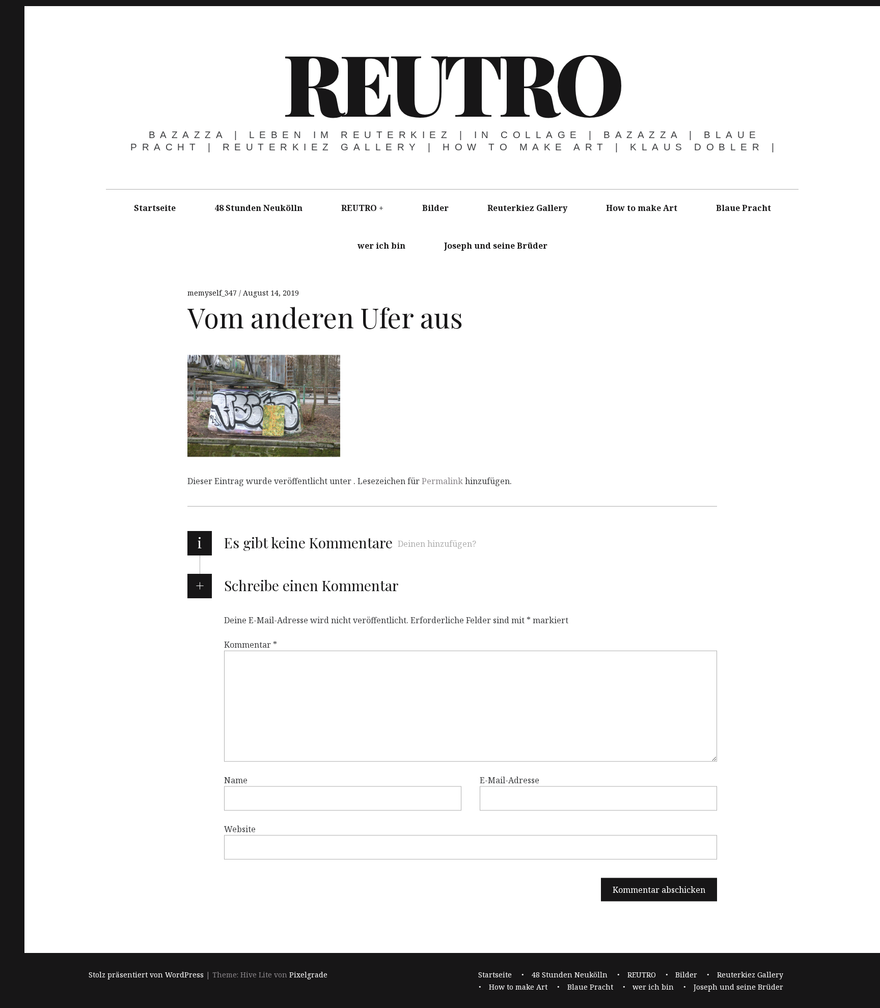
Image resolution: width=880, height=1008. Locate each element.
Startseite (155, 208)
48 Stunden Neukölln (258, 208)
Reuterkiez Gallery (527, 208)
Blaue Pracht (743, 208)
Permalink (442, 481)
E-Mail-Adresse (509, 780)
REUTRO (451, 81)
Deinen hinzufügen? (437, 543)
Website (240, 829)
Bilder (435, 208)
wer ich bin (381, 245)
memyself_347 (213, 293)
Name (236, 780)
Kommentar (250, 644)
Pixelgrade (308, 975)
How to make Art (641, 208)
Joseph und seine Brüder (495, 245)
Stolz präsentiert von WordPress (146, 975)
